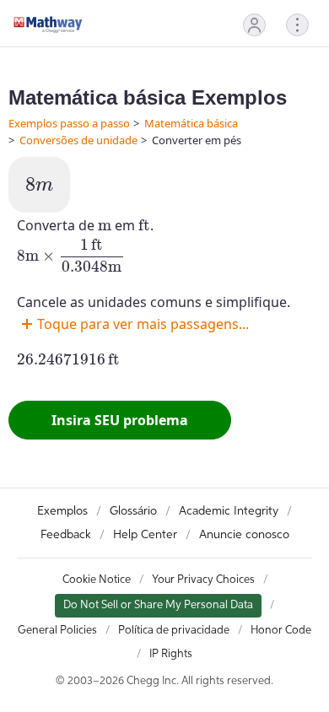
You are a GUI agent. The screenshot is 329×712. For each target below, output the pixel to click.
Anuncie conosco (244, 535)
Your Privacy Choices (203, 579)
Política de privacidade (173, 630)
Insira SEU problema (119, 420)
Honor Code (281, 630)
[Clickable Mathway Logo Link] (48, 24)
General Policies (57, 630)
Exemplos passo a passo (69, 123)
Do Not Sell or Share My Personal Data (158, 605)
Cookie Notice (96, 579)
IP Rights (170, 654)
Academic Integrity (228, 511)
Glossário (133, 511)
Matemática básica (191, 123)
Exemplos (62, 511)
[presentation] (39, 184)
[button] (254, 24)
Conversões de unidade (78, 140)
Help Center (145, 535)
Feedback (65, 535)
